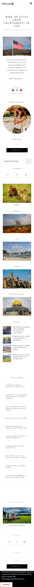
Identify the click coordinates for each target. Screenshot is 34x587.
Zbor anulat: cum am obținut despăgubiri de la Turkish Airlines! (16, 396)
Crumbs (8, 389)
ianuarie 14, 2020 (17, 93)
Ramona (17, 87)
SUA (17, 32)
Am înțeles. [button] (6, 584)
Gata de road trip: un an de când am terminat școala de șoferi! (16, 408)
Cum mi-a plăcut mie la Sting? (16, 418)
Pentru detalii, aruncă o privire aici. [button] (13, 579)
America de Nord (11, 30)
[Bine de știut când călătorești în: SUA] (17, 46)
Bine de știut (24, 30)
